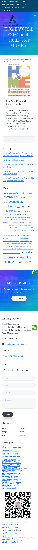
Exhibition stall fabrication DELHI (14, 243)
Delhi (18, 207)
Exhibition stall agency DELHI (26, 230)
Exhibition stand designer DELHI (25, 249)
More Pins (27, 468)
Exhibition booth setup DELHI (10, 227)
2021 (16, 193)
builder (15, 197)
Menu (35, 15)
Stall (6, 261)
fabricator (27, 252)
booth (7, 197)
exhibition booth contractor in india (12, 220)
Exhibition (9, 210)
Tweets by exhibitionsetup (12, 356)
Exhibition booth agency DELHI (23, 211)
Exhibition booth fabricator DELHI (24, 225)
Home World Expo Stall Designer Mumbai (15, 102)
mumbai (18, 257)
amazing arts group (26, 193)
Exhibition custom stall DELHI (11, 230)
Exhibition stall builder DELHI (10, 233)
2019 (5, 192)
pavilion (27, 257)
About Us (22, 428)
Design (4, 432)
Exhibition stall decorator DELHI (11, 241)
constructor (17, 201)
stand (12, 261)
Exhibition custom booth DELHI (26, 227)
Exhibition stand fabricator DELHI (11, 253)
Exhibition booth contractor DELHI (21, 217)
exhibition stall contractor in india (21, 238)
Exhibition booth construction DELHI (12, 214)
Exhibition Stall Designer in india (14, 160)
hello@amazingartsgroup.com (14, 4)
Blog (3, 435)
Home (4, 428)
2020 (11, 192)
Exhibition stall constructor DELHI (15, 235)
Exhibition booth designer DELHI (20, 222)
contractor (9, 206)
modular (8, 257)
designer (25, 206)
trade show (24, 261)
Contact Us (19, 298)
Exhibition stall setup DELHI (19, 246)
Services (22, 432)
